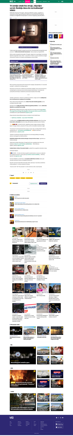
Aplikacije (42, 426)
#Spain (44, 109)
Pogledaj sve (56, 66)
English (35, 424)
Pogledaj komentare (33, 183)
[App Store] (59, 427)
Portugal (23, 178)
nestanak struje (29, 178)
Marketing (42, 421)
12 (34, 394)
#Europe (31, 111)
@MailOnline (29, 144)
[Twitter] (56, 36)
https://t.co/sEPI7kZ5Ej (19, 144)
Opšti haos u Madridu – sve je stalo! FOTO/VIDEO (22, 117)
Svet (11, 18)
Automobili (27, 424)
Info (10, 421)
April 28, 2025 (29, 112)
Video (35, 421)
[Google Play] (59, 424)
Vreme (35, 425)
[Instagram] (61, 36)
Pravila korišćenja (44, 424)
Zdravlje (19, 421)
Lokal (27, 425)
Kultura (19, 424)
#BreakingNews (25, 111)
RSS (41, 428)
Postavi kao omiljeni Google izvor (25, 47)
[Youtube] (62, 417)
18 (10, 183)
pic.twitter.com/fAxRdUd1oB (24, 130)
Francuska (12, 178)
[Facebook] (50, 36)
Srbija (16, 196)
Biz (10, 424)
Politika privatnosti (44, 425)
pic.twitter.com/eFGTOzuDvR (39, 111)
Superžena (19, 425)
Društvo (39, 371)
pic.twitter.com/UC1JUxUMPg (32, 154)
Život (11, 425)
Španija (18, 178)
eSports (27, 421)
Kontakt (42, 429)
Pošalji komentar (43, 183)
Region (53, 374)
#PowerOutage (18, 111)
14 (34, 371)
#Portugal (12, 111)
